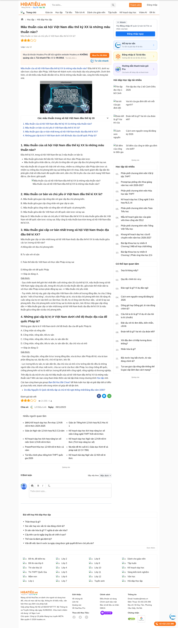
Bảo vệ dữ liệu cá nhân (109, 605)
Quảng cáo (76, 605)
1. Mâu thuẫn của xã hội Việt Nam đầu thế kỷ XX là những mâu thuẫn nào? (57, 124)
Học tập (30, 20)
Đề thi (152, 12)
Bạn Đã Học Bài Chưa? (59, 382)
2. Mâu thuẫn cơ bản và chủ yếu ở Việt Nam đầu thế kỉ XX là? (51, 128)
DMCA (102, 608)
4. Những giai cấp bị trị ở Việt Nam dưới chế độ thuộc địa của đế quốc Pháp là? (60, 135)
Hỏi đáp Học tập (44, 20)
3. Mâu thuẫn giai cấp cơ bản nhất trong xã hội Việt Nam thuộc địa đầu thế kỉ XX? (60, 132)
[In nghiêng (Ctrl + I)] (42, 485)
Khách (123, 22)
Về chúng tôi (77, 599)
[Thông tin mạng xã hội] (106, 615)
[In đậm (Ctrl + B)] (38, 485)
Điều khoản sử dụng (108, 599)
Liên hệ (75, 602)
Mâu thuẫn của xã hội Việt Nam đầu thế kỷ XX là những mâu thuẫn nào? (54, 68)
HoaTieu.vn (32, 592)
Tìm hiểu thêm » (71, 58)
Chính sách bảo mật (108, 602)
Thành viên (135, 5)
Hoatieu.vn (22, 19)
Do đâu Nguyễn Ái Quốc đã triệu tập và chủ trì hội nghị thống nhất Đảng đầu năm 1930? (64, 390)
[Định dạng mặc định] (48, 485)
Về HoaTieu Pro (78, 608)
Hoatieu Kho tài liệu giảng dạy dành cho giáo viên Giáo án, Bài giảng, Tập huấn (33, 5)
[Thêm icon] (32, 485)
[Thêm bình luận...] (70, 493)
